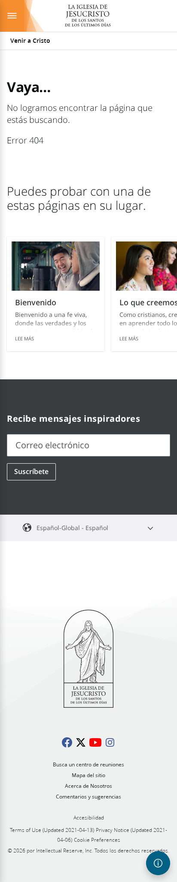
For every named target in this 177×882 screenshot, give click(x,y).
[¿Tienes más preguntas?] (158, 863)
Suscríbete (31, 471)
